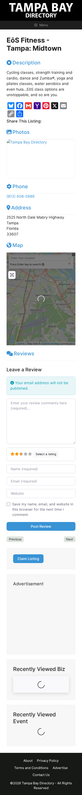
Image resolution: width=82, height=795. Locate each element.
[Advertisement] (41, 621)
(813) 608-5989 (21, 196)
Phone (20, 186)
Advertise (60, 768)
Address (21, 208)
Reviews (24, 354)
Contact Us (41, 775)
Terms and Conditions (31, 768)
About (28, 761)
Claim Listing (28, 558)
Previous (15, 539)
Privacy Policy (48, 761)
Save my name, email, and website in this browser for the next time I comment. (42, 509)
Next (69, 539)
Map (17, 245)
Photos (21, 132)
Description (26, 63)
